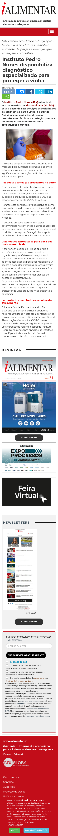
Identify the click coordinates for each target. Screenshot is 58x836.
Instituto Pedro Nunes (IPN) (21, 102)
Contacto (8, 782)
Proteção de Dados (14, 791)
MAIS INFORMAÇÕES (36, 830)
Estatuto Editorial (13, 754)
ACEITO (14, 830)
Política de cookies (13, 796)
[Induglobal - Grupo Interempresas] (16, 762)
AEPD (7, 716)
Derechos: (21, 703)
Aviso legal (39, 678)
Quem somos (11, 777)
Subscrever (29, 437)
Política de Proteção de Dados (19, 681)
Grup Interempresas (32, 800)
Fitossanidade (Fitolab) (40, 105)
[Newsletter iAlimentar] (29, 569)
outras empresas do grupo (29, 701)
